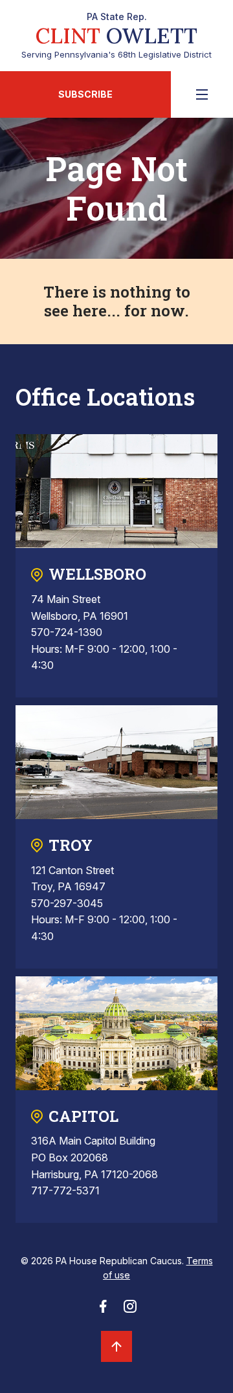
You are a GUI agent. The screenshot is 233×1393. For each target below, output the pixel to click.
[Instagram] (130, 1310)
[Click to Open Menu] (202, 94)
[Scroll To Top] (116, 1346)
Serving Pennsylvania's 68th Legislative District (116, 35)
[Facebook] (103, 1310)
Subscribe (85, 94)
